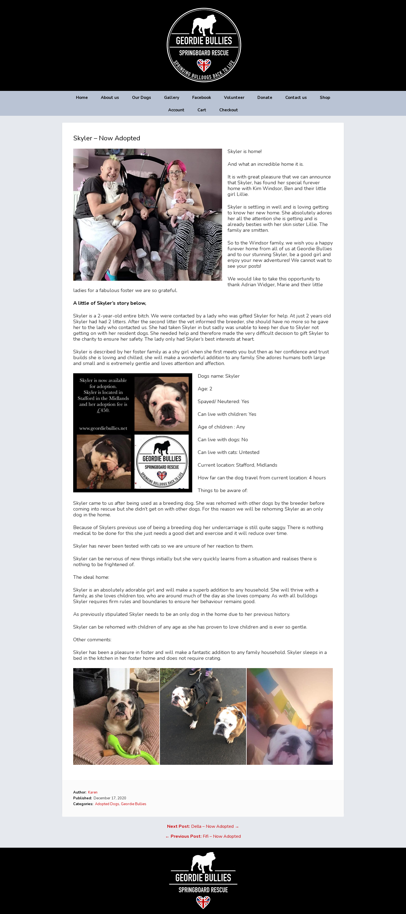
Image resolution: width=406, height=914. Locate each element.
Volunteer (234, 97)
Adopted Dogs (107, 804)
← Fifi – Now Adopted (203, 836)
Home (82, 97)
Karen (92, 792)
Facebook (201, 97)
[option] (116, 716)
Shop (325, 97)
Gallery (171, 97)
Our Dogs (141, 97)
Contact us (296, 97)
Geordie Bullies (133, 804)
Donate (264, 97)
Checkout (228, 110)
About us (110, 97)
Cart (201, 110)
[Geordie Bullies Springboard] (203, 86)
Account (176, 110)
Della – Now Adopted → (203, 826)
